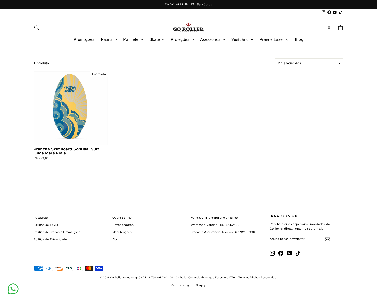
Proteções (180, 39)
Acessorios (210, 39)
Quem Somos (122, 217)
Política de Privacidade (50, 239)
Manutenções (122, 232)
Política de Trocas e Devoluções (57, 232)
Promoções (84, 39)
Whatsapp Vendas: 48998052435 (215, 225)
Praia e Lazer (272, 39)
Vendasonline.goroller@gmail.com (215, 217)
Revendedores (123, 225)
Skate (155, 39)
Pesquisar (41, 217)
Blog (299, 39)
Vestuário (240, 39)
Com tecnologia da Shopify (188, 285)
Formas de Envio (46, 225)
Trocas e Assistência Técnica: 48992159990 (223, 232)
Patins (107, 39)
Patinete (131, 39)
